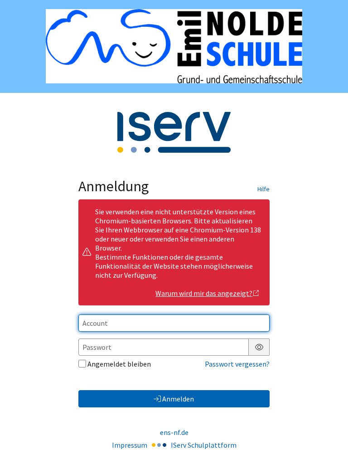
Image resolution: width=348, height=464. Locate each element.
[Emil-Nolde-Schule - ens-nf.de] (174, 46)
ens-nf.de (174, 432)
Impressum (129, 445)
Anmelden (178, 398)
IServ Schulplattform (204, 445)
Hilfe (263, 189)
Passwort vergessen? (237, 363)
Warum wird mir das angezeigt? (203, 293)
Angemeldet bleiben (119, 363)
